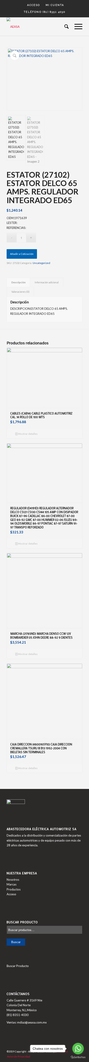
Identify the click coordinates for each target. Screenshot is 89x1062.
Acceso (33, 5)
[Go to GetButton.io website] (78, 1057)
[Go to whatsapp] (78, 1048)
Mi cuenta (55, 5)
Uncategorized (41, 262)
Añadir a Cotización (22, 254)
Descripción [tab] (18, 282)
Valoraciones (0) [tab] (20, 291)
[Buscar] (65, 27)
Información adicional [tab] (47, 282)
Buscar (16, 942)
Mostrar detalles (28, 433)
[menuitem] (33, 5)
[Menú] (76, 27)
